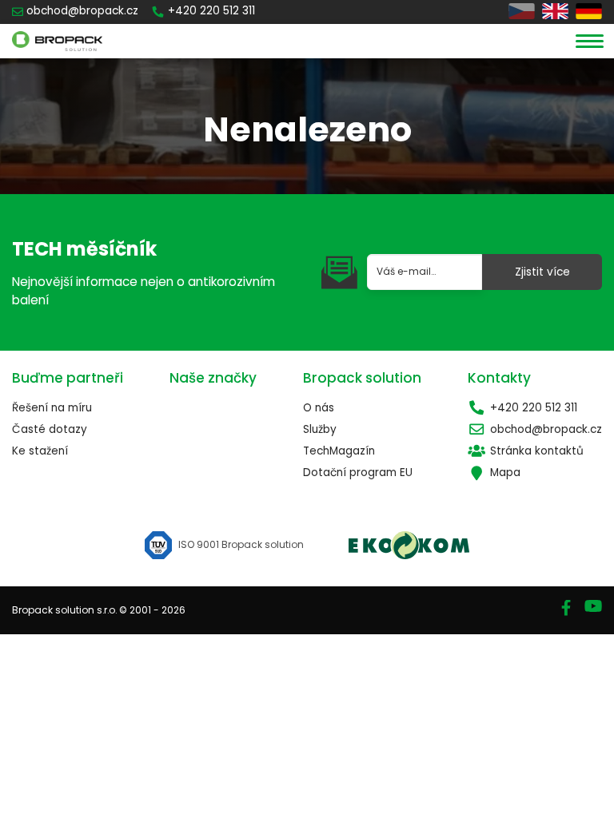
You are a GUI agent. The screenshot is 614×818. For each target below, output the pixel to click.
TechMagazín (339, 451)
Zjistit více (542, 272)
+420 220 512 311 (533, 407)
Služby (320, 429)
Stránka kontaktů (537, 451)
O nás (318, 407)
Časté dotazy (49, 429)
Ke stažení (40, 451)
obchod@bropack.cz (546, 429)
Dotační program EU (358, 472)
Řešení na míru (52, 407)
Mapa (505, 472)
